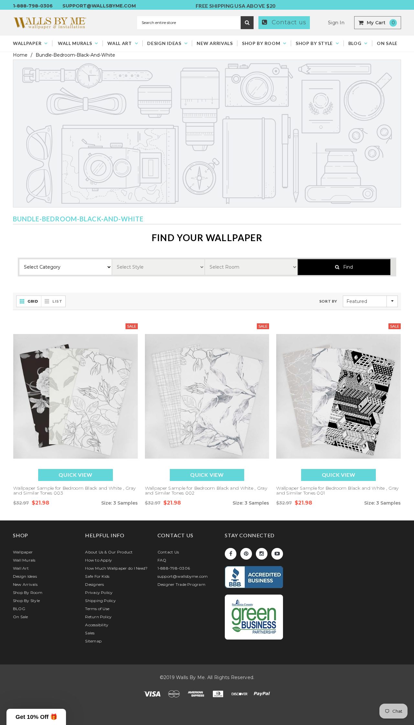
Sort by (328, 301)
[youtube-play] (277, 554)
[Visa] (152, 694)
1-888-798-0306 (33, 6)
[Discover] (240, 694)
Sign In (336, 23)
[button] (36, 717)
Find (346, 267)
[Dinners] (218, 694)
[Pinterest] (246, 554)
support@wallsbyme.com (99, 6)
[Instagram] (261, 554)
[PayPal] (262, 694)
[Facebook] (230, 554)
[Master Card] (174, 694)
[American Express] (196, 694)
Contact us (288, 22)
